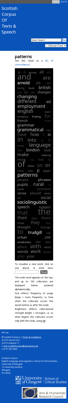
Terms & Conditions (31, 337)
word (47, 247)
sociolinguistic (32, 202)
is (42, 140)
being (20, 88)
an (49, 72)
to (20, 231)
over (30, 171)
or (48, 164)
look (47, 150)
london (33, 150)
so (19, 198)
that (22, 212)
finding (36, 116)
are (47, 77)
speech (23, 206)
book (32, 88)
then (34, 218)
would (47, 252)
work (36, 251)
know (20, 145)
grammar (25, 125)
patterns (27, 174)
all (41, 72)
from (48, 121)
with (35, 246)
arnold (23, 82)
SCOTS (64, 1)
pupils (22, 184)
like (19, 150)
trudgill (35, 232)
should (35, 193)
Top (6, 332)
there (46, 217)
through (46, 227)
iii (49, 134)
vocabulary (24, 242)
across (33, 72)
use (48, 237)
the (44, 211)
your (31, 256)
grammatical (30, 129)
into (32, 140)
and (24, 76)
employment (31, 106)
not (41, 159)
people (22, 179)
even (48, 112)
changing (27, 96)
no (32, 160)
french (22, 120)
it (49, 140)
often (31, 166)
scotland (44, 189)
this (48, 223)
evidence (22, 116)
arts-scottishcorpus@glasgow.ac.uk (21, 346)
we (38, 241)
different (26, 101)
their (22, 218)
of (21, 163)
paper (47, 171)
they (35, 222)
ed (48, 101)
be (49, 83)
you (20, 256)
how (34, 134)
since (47, 193)
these (20, 223)
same (20, 189)
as (38, 83)
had (48, 130)
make (23, 154)
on (40, 165)
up (48, 232)
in (20, 139)
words (22, 251)
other (20, 171)
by (26, 92)
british (45, 87)
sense (21, 193)
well (48, 242)
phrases (44, 179)
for (47, 116)
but (19, 92)
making (46, 155)
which (22, 247)
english (25, 111)
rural (38, 184)
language (40, 144)
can (33, 92)
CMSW (56, 1)
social (46, 197)
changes (44, 92)
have (22, 134)
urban (22, 237)
